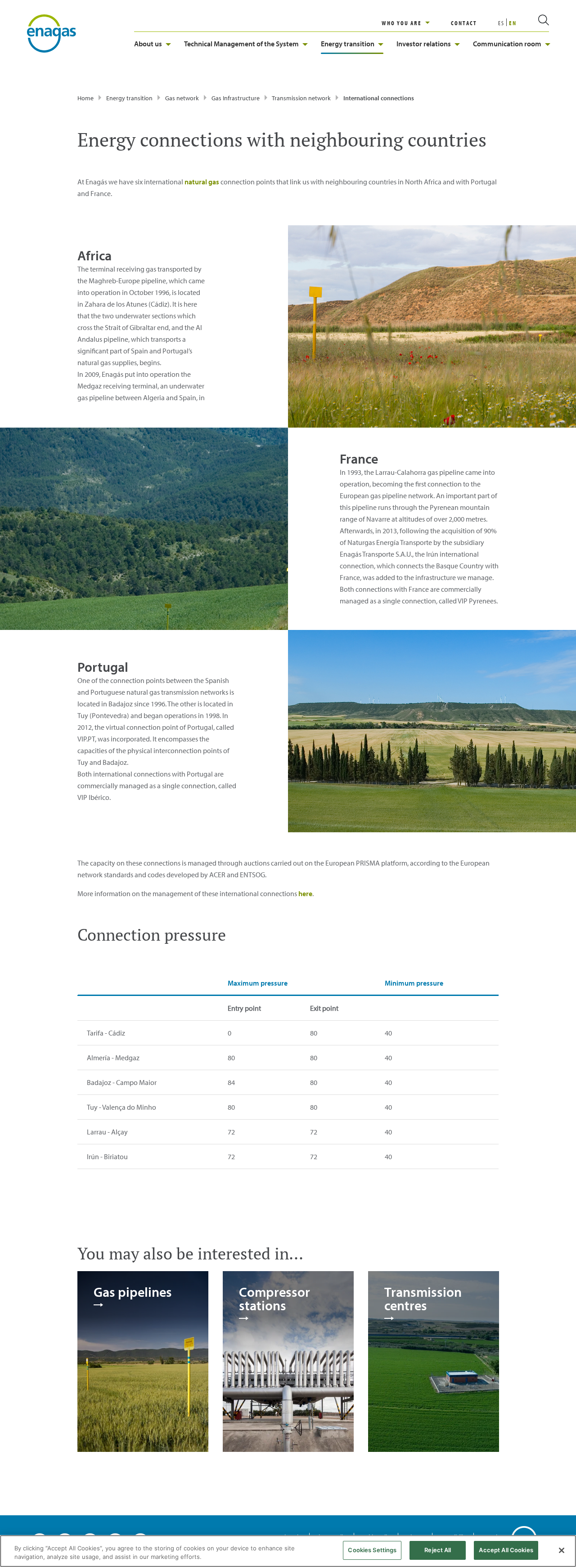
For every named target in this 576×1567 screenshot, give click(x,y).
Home (85, 98)
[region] (416, 22)
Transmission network (301, 98)
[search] (533, 22)
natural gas (201, 181)
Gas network (182, 98)
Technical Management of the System (241, 43)
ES (501, 23)
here (305, 893)
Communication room (507, 43)
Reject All (437, 1550)
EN (513, 23)
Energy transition (347, 43)
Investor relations (423, 43)
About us (148, 43)
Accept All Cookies (506, 1550)
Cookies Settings (372, 1550)
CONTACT (464, 23)
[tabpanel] (143, 1361)
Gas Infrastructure (236, 98)
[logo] (51, 32)
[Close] (562, 1550)
